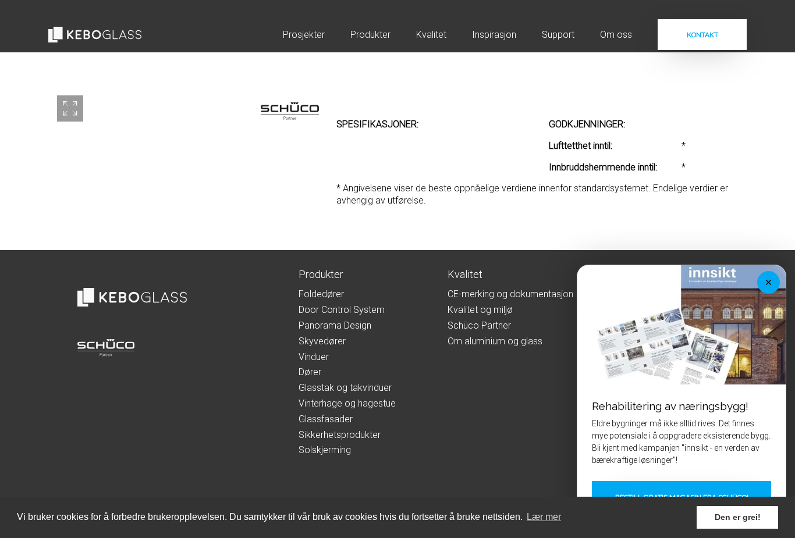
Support (558, 34)
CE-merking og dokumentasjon (510, 294)
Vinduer (314, 356)
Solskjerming (325, 449)
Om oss (616, 34)
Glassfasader (326, 419)
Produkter (370, 34)
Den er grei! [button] (738, 517)
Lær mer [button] (544, 517)
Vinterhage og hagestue (347, 403)
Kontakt (702, 35)
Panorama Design (335, 325)
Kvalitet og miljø (480, 309)
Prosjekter (304, 34)
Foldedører (321, 294)
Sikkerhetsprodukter (340, 434)
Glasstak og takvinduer (345, 387)
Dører (310, 371)
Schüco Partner (479, 325)
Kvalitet (431, 34)
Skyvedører (322, 341)
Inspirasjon (494, 34)
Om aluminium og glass (495, 341)
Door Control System (342, 309)
